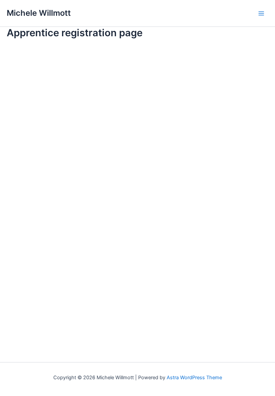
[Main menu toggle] (261, 13)
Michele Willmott (39, 13)
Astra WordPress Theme (194, 378)
